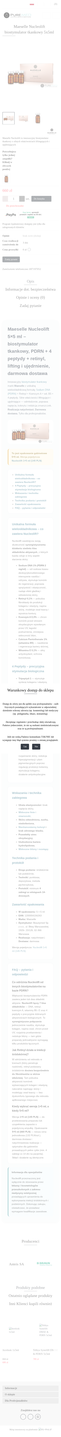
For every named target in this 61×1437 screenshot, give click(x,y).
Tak (25, 747)
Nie (36, 747)
